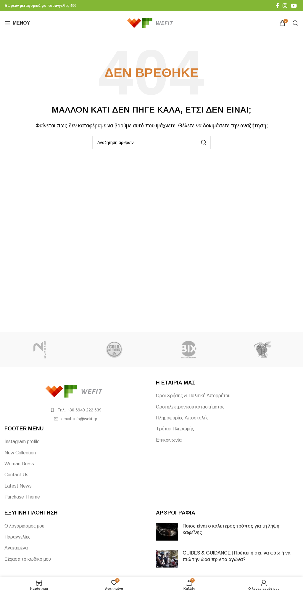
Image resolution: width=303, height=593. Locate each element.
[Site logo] (151, 22)
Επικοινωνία (169, 440)
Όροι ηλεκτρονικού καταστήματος (190, 406)
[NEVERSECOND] (40, 349)
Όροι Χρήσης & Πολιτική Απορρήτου (193, 395)
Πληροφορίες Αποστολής (182, 417)
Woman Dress (19, 463)
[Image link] (75, 391)
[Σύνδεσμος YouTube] (294, 5)
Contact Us (16, 474)
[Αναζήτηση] (296, 23)
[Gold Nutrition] (114, 349)
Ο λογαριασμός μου (24, 525)
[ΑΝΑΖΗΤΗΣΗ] (204, 142)
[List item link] (75, 410)
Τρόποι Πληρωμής (175, 428)
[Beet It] (263, 349)
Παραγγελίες (17, 536)
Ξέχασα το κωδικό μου (27, 559)
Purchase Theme (22, 496)
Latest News (18, 485)
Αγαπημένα (16, 547)
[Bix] (189, 349)
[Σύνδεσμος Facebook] (277, 5)
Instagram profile (22, 441)
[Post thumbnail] (167, 532)
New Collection (20, 452)
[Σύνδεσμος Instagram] (285, 5)
